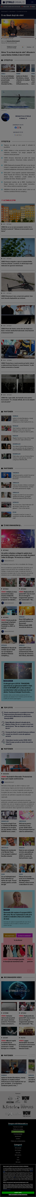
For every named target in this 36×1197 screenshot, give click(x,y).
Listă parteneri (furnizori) (6, 1189)
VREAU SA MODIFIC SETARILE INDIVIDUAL (18, 1194)
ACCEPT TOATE (18, 1192)
